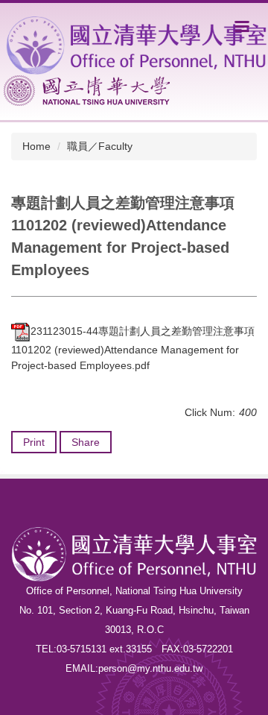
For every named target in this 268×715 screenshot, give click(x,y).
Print (34, 442)
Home (36, 146)
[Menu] (242, 26)
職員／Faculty (100, 146)
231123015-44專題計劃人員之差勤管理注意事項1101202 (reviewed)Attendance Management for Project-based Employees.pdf (133, 348)
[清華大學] (86, 91)
